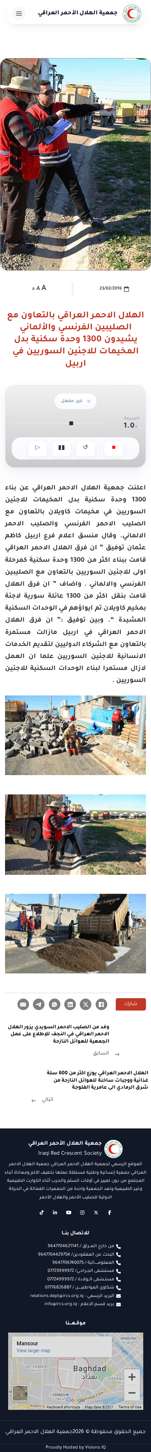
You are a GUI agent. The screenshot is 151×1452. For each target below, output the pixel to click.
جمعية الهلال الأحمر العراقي (78, 13)
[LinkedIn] (70, 1004)
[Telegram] (39, 1004)
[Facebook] (101, 1004)
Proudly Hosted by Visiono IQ (76, 1447)
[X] (85, 1004)
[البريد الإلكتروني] (23, 1004)
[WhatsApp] (54, 1004)
